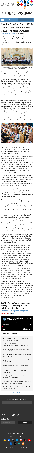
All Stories (4, 408)
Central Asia (25, 408)
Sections (7, 19)
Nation (24, 411)
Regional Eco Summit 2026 (15, 414)
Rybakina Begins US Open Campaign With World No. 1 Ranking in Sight (15, 339)
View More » (17, 393)
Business (14, 408)
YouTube (4, 313)
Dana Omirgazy (6, 33)
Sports (13, 33)
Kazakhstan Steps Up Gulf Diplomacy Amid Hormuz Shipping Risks (15, 350)
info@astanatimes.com (21, 447)
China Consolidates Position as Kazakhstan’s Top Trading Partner (16, 387)
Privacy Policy (13, 436)
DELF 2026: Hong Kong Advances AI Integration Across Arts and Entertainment (16, 382)
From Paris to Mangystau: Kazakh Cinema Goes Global (15, 371)
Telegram (24, 311)
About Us (23, 436)
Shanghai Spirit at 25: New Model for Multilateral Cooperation (13, 376)
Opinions (3, 414)
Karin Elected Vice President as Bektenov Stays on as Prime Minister (16, 355)
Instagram (14, 311)
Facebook (5, 311)
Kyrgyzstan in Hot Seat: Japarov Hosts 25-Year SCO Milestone (16, 360)
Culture (3, 411)
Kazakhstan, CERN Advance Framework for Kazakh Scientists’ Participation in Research (15, 344)
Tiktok (15, 313)
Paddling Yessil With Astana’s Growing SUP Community (15, 366)
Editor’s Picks (15, 411)
